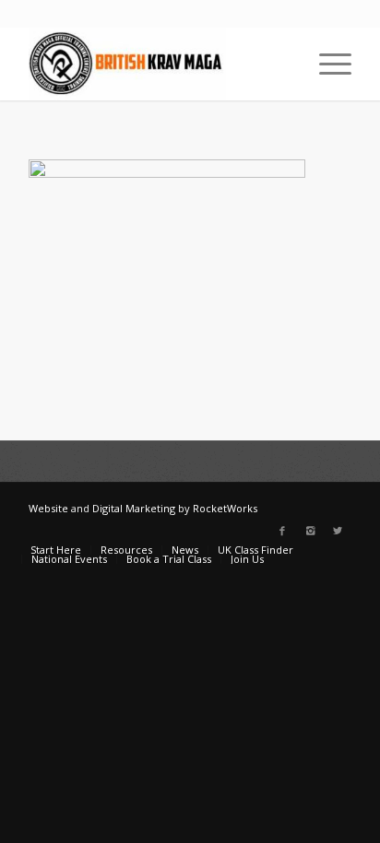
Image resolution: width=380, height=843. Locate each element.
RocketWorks (225, 508)
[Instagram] (310, 530)
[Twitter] (337, 530)
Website (48, 508)
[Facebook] (282, 530)
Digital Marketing (133, 508)
